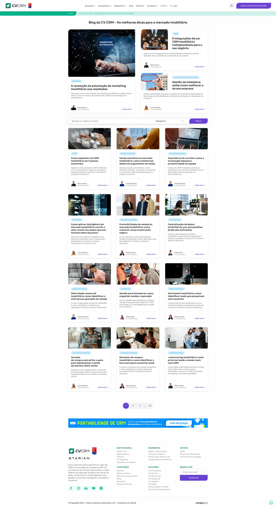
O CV (163, 6)
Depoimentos (123, 454)
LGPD (182, 451)
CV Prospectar (154, 471)
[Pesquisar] (232, 6)
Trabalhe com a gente (126, 462)
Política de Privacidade (190, 457)
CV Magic (152, 484)
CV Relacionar (154, 476)
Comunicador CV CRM (158, 487)
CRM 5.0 (120, 457)
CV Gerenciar (154, 479)
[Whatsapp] (271, 502)
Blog (131, 6)
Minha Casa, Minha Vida (159, 457)
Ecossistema (103, 6)
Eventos (120, 471)
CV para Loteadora (156, 454)
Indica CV (140, 6)
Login (174, 6)
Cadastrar (194, 478)
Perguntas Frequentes (190, 454)
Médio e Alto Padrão (157, 451)
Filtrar (198, 121)
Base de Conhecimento (127, 476)
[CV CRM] (17, 5)
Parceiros (121, 481)
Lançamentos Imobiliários (160, 459)
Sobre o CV (122, 451)
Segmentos (119, 6)
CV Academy (122, 459)
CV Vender (153, 473)
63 (150, 405)
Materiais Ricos (124, 473)
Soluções (89, 6)
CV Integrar (153, 481)
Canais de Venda (124, 484)
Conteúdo (151, 6)
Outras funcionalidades (159, 489)
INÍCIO (70, 13)
